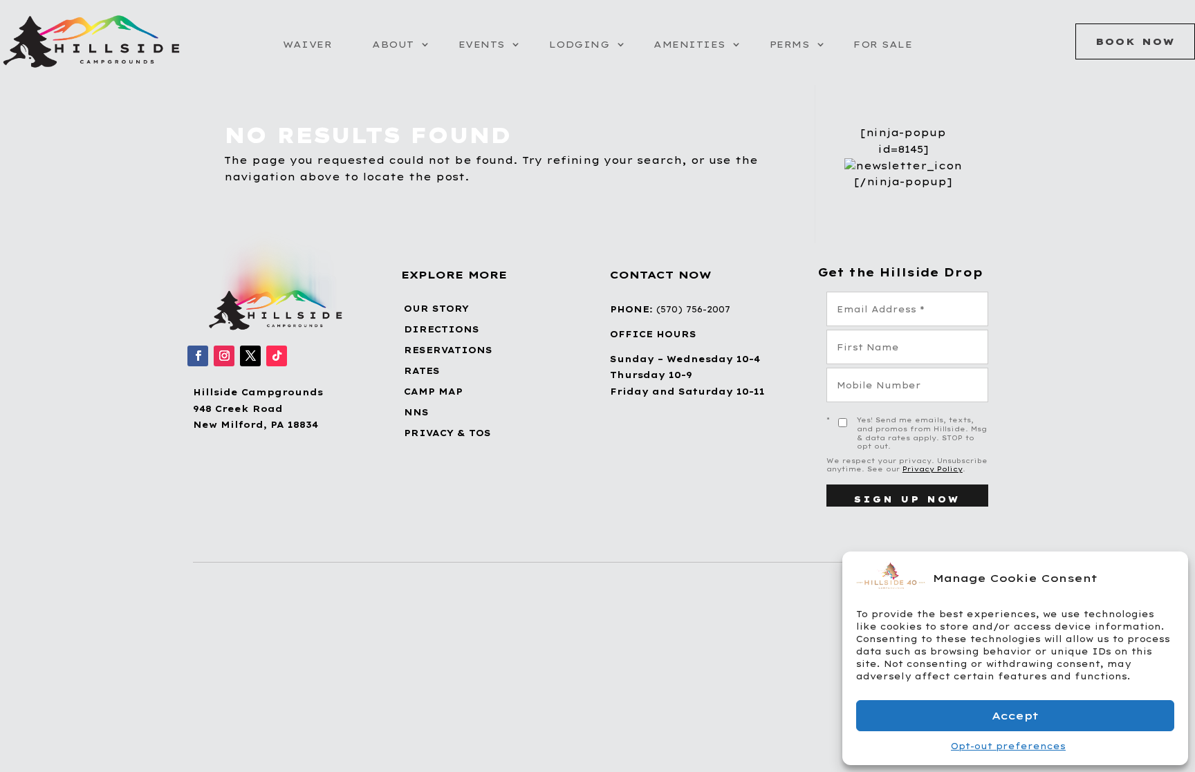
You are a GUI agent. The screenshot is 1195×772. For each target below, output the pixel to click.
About (393, 44)
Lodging (579, 44)
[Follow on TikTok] (276, 356)
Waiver (307, 44)
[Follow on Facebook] (197, 356)
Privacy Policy (932, 469)
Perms (790, 44)
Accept (1015, 715)
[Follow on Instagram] (224, 356)
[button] (1167, 578)
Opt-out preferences (1008, 746)
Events (481, 44)
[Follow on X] (250, 356)
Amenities (689, 44)
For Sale (882, 44)
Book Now (1135, 41)
